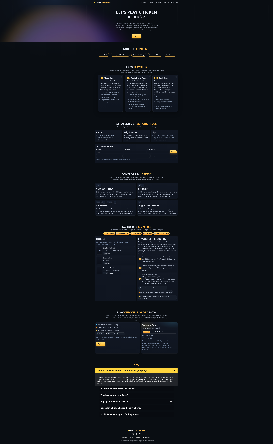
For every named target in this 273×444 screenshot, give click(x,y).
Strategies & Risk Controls (120, 55)
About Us (124, 437)
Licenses (166, 2)
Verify (105, 253)
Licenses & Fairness (155, 55)
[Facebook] (133, 434)
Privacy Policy (147, 437)
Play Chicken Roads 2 (172, 55)
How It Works (104, 55)
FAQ (177, 2)
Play (172, 2)
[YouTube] (139, 434)
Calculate (173, 151)
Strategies (143, 2)
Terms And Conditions (135, 437)
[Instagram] (136, 434)
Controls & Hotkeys (155, 2)
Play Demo (136, 36)
